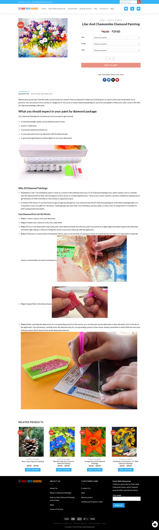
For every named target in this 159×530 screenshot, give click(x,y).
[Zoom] (21, 54)
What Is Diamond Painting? (60, 493)
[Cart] (138, 9)
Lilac (117, 74)
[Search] (139, 2)
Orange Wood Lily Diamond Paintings (95, 462)
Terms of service (56, 509)
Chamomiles (106, 74)
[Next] (140, 451)
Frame (83, 44)
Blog (112, 9)
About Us (54, 488)
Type (83, 50)
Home (44, 9)
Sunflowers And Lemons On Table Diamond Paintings (125, 462)
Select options (33, 469)
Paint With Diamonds (56, 9)
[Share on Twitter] (109, 80)
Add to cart (110, 65)
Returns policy (87, 497)
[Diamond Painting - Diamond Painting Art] (28, 8)
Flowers (113, 74)
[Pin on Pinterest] (117, 80)
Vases (122, 74)
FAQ (95, 9)
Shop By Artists (86, 9)
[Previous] (18, 451)
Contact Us (103, 9)
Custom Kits (72, 9)
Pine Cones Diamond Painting (33, 461)
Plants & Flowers (114, 20)
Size (82, 37)
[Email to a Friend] (113, 80)
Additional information (41, 94)
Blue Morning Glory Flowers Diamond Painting (63, 462)
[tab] (23, 94)
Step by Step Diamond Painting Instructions (62, 498)
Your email (117, 495)
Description (23, 94)
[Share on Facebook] (105, 80)
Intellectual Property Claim (92, 502)
